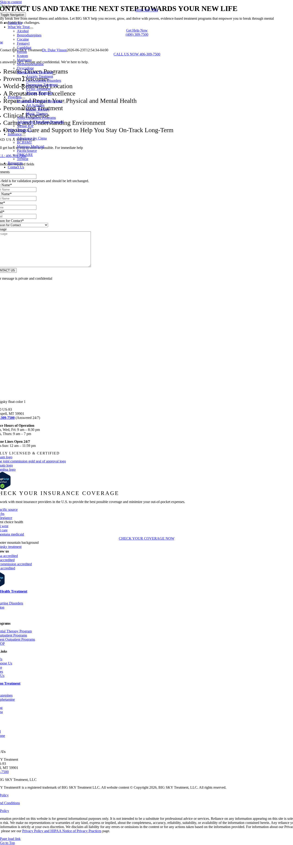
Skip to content (11, 2)
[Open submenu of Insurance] (23, 135)
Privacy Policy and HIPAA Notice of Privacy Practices (61, 831)
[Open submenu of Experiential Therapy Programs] (64, 102)
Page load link (10, 839)
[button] (146, 10)
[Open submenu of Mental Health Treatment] (55, 73)
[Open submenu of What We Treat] (31, 28)
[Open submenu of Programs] (23, 98)
